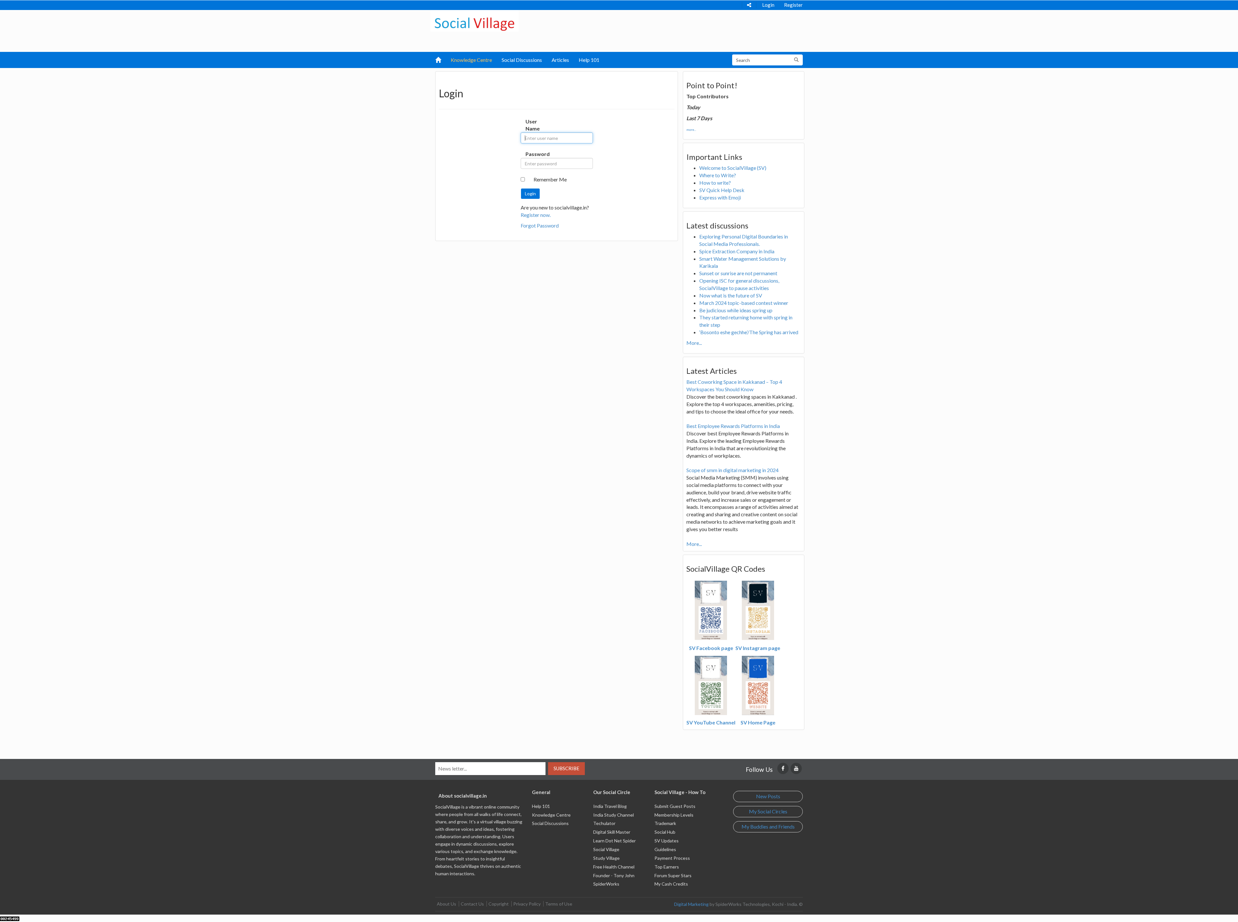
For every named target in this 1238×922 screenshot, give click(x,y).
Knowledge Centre (471, 60)
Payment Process (672, 858)
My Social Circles (768, 811)
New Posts (768, 796)
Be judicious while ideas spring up (735, 310)
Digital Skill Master (611, 832)
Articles (560, 60)
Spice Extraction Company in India (736, 251)
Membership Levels (673, 815)
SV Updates (666, 840)
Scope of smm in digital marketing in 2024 (732, 470)
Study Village (606, 858)
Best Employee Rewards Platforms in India (733, 426)
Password (532, 154)
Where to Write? (717, 175)
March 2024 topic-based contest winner (743, 303)
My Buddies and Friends (768, 826)
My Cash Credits (671, 884)
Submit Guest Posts (674, 806)
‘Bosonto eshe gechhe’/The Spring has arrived (748, 332)
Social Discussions (522, 60)
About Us (446, 904)
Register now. (536, 215)
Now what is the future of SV (730, 295)
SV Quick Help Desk (721, 190)
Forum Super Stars (673, 875)
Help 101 (589, 60)
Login (768, 5)
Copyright (498, 904)
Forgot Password (540, 225)
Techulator (604, 823)
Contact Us (472, 904)
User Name (532, 125)
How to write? (715, 183)
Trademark (665, 823)
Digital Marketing (691, 904)
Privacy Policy (527, 904)
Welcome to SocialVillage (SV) (732, 168)
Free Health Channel (613, 866)
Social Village (606, 849)
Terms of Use (558, 904)
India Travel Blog (610, 806)
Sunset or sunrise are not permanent (738, 273)
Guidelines (665, 849)
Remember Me (550, 179)
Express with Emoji (720, 197)
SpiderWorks (606, 884)
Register (793, 5)
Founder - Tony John (613, 875)
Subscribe (566, 768)
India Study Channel (613, 815)
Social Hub (664, 832)
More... (694, 343)
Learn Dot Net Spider (614, 840)
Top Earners (666, 866)
